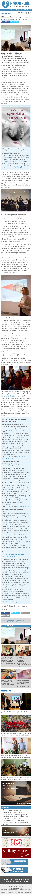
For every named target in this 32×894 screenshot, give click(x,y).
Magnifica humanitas (21, 810)
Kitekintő (28, 879)
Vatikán (15, 812)
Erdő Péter (21, 812)
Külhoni (21, 879)
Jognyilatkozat (17, 892)
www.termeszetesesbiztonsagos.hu (13, 554)
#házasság (20, 620)
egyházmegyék (20, 820)
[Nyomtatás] (5, 616)
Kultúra (26, 881)
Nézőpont (19, 881)
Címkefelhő (5, 807)
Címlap (3, 879)
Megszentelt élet (10, 881)
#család (3, 620)
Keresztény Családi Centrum (10, 396)
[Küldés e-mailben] (25, 613)
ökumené (25, 816)
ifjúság (11, 814)
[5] (16, 50)
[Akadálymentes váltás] (12, 10)
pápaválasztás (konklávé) (21, 814)
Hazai (3, 20)
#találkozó (13, 622)
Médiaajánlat (10, 892)
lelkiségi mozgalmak (8, 818)
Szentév (10, 812)
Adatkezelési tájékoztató (26, 892)
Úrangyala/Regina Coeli (9, 816)
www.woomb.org (7, 459)
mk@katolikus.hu (13, 891)
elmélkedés (6, 814)
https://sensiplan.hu (8, 556)
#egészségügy (11, 620)
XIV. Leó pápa (9, 810)
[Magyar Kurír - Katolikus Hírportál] (16, 7)
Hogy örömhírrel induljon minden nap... (10, 785)
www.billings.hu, (20, 456)
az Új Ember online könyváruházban (13, 168)
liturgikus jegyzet (19, 822)
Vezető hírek (6, 691)
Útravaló (5, 812)
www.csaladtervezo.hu (22, 506)
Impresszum (3, 892)
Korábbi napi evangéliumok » (24, 803)
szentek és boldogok (8, 822)
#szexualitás (5, 622)
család (19, 816)
